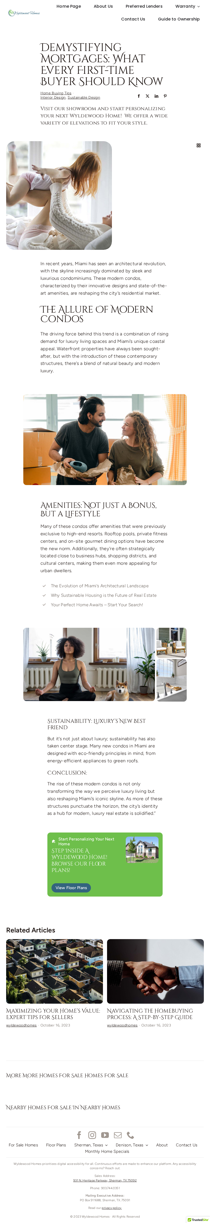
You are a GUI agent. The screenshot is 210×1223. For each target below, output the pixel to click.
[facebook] (79, 1135)
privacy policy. (112, 1208)
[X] (147, 96)
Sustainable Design (84, 97)
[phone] (130, 1135)
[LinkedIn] (156, 96)
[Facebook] (138, 96)
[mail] (118, 1135)
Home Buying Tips (55, 93)
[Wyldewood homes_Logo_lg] (24, 11)
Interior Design (53, 97)
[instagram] (92, 1135)
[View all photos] (59, 195)
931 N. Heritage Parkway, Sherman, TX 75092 (105, 1180)
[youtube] (105, 1135)
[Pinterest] (165, 96)
